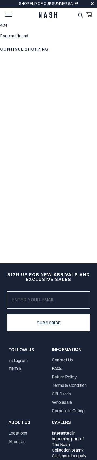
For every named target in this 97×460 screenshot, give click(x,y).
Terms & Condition (69, 385)
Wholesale (62, 402)
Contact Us (62, 359)
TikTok (15, 368)
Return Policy (64, 377)
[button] (8, 15)
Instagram (18, 360)
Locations (17, 433)
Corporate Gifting (68, 410)
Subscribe (49, 322)
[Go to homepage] (48, 15)
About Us (17, 441)
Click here (61, 455)
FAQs (57, 368)
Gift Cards (61, 394)
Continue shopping (24, 49)
